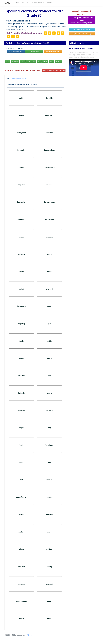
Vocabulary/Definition (15, 51)
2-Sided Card (30, 61)
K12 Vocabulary (18, 3)
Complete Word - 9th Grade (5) (81, 34)
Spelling (58, 61)
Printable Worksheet (53, 51)
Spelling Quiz (34, 51)
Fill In (51, 61)
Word (7, 61)
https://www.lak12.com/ (19, 78)
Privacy (34, 3)
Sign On (49, 3)
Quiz (39, 61)
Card (22, 61)
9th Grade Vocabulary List (81, 30)
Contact (41, 3)
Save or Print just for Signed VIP (54, 70)
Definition (15, 61)
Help (27, 3)
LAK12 (7, 2)
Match (45, 61)
